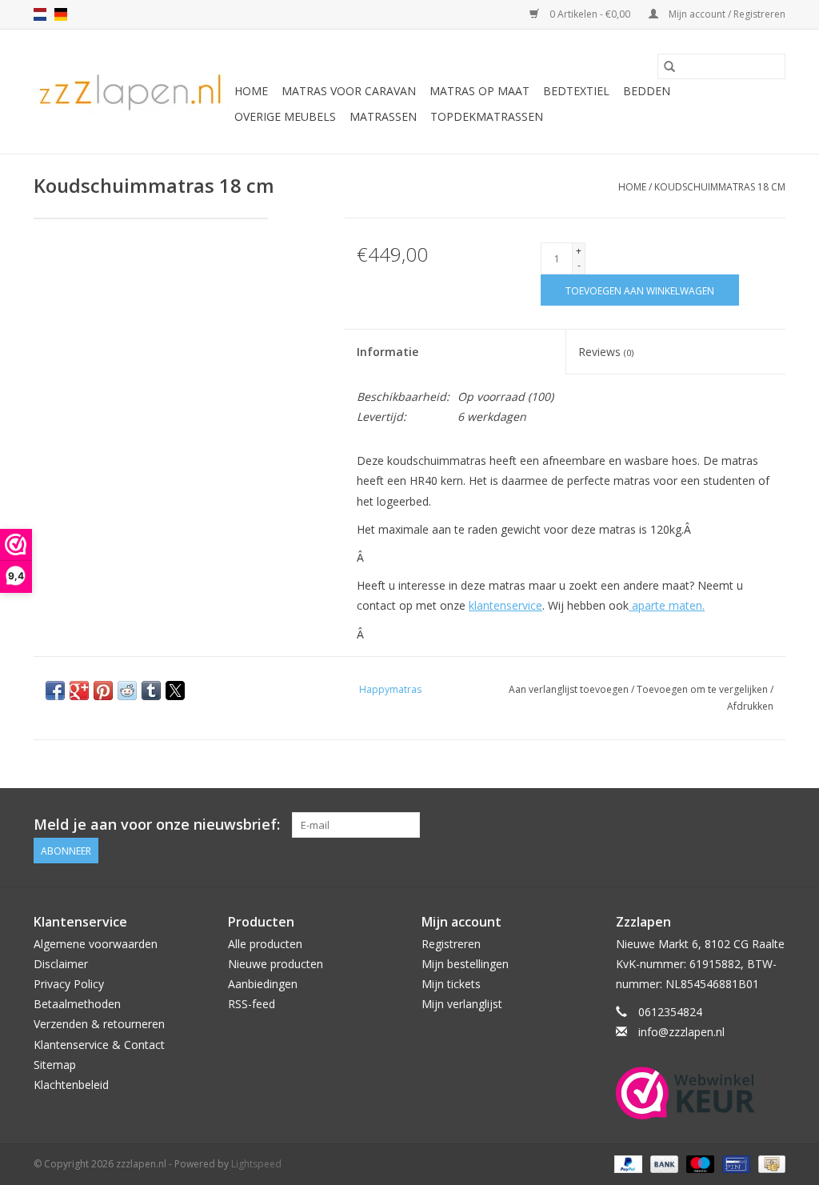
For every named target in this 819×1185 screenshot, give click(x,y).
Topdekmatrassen (486, 116)
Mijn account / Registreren (725, 14)
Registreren (451, 943)
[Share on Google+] (79, 690)
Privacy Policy (69, 983)
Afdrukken (750, 706)
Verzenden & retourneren (99, 1023)
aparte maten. (667, 605)
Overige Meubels (285, 116)
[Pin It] (103, 690)
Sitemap (55, 1064)
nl (40, 14)
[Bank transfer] (663, 1163)
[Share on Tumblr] (151, 690)
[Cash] (769, 1163)
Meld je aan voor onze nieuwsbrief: (157, 824)
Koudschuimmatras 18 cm (719, 187)
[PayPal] (627, 1163)
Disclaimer (61, 963)
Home (251, 90)
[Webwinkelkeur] (701, 1093)
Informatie (387, 351)
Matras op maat (479, 90)
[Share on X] (175, 690)
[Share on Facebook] (55, 690)
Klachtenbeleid (71, 1084)
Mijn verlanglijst (461, 1003)
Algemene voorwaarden (96, 943)
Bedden (646, 90)
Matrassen (383, 116)
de (60, 14)
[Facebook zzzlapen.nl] (772, 825)
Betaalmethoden (77, 1003)
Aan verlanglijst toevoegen (570, 689)
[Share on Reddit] (127, 690)
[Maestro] (699, 1163)
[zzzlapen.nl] (132, 91)
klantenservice (505, 605)
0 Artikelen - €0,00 (590, 14)
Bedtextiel (576, 90)
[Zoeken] (669, 66)
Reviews (605, 351)
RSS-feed (251, 1003)
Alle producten (265, 943)
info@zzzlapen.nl (681, 1031)
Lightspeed (256, 1164)
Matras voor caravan (349, 90)
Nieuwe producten (275, 963)
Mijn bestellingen (465, 963)
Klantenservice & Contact (99, 1044)
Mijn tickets (451, 983)
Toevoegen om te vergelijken (703, 689)
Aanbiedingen (263, 983)
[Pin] (734, 1163)
